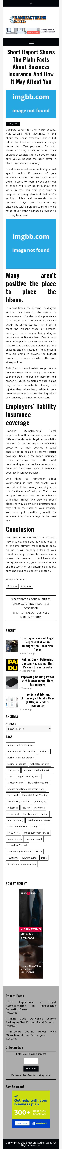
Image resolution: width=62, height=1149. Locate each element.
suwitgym (13, 857)
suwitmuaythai (29, 857)
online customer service (36, 832)
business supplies (17, 764)
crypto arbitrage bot (29, 776)
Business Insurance (16, 579)
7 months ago (27, 670)
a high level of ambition (20, 745)
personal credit (34, 839)
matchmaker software (38, 820)
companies (13, 770)
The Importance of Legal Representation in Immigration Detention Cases (37, 644)
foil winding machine (19, 801)
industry (26, 807)
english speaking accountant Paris (26, 789)
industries (13, 807)
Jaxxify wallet (30, 814)
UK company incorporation (22, 864)
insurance (26, 586)
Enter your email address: (31, 1053)
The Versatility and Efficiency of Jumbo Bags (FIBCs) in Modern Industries (38, 700)
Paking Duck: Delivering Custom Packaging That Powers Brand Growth (38, 663)
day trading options (38, 782)
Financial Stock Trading (35, 795)
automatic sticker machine (22, 751)
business (12, 586)
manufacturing (15, 820)
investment (13, 814)
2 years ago (26, 688)
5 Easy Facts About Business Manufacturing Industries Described (31, 604)
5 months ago (27, 653)
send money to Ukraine (20, 851)
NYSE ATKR (13, 832)
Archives (11, 723)
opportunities (15, 839)
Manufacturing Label (39, 1075)
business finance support (21, 757)
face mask (13, 795)
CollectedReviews (39, 764)
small (39, 851)
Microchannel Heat (18, 826)
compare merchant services (38, 770)
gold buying (40, 801)
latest (45, 814)
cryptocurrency (15, 782)
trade (44, 857)
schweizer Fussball (18, 845)
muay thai (37, 826)
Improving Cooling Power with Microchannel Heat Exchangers (37, 681)
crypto (11, 776)
